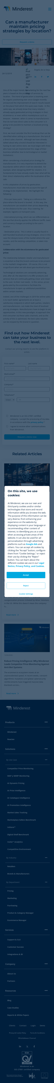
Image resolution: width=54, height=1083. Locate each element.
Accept (26, 575)
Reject (26, 585)
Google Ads (31, 544)
